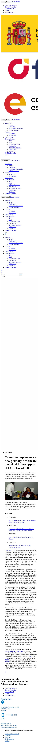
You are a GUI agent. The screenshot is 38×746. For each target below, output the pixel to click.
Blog (10, 142)
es (1, 272)
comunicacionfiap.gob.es (9, 727)
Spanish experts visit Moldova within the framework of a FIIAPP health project (21, 529)
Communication (10, 139)
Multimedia (12, 146)
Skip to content (15, 2)
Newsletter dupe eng (15, 148)
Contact (7, 10)
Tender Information (11, 5)
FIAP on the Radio (14, 144)
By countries (12, 135)
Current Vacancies (10, 7)
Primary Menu (5, 2)
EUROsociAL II (10, 550)
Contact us (12, 151)
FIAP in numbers (14, 130)
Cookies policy (9, 739)
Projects (7, 132)
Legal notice (8, 737)
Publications (12, 149)
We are (11, 125)
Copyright (8, 735)
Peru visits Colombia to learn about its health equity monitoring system (22, 521)
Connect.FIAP (9, 9)
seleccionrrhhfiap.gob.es (9, 725)
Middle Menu (5, 197)
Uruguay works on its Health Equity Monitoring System (20, 546)
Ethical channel (9, 12)
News (10, 141)
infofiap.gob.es (6, 723)
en (1, 270)
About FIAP (8, 123)
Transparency (9, 137)
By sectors (12, 134)
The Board (12, 127)
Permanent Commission (16, 128)
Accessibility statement (12, 734)
